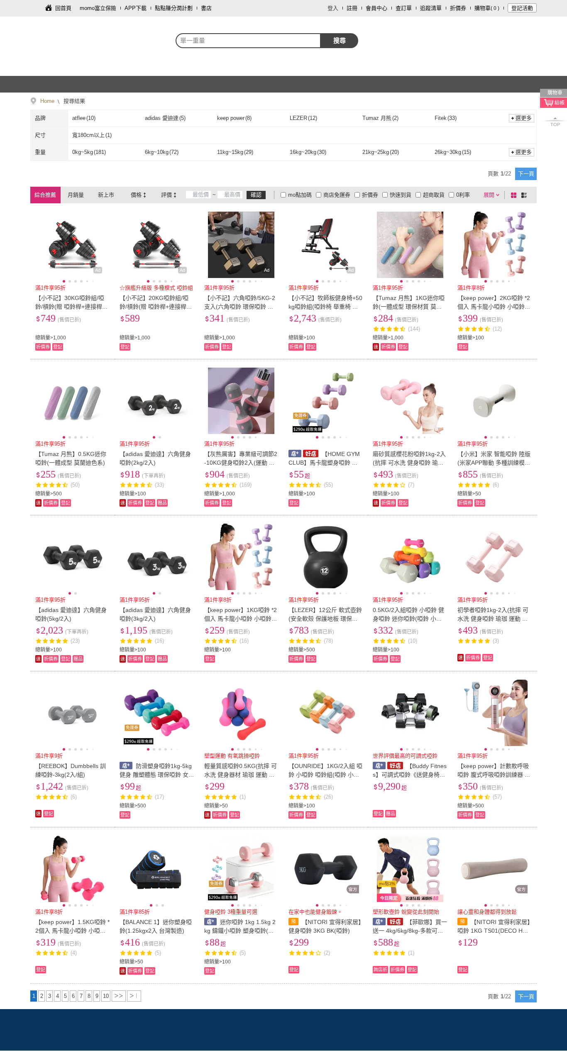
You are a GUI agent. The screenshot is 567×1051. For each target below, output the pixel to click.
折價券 (458, 8)
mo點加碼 (300, 195)
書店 (206, 8)
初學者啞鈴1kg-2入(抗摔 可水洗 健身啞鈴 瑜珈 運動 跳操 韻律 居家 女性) (492, 619)
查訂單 (404, 8)
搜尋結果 (73, 101)
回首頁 (63, 8)
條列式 (525, 195)
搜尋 (339, 40)
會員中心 (376, 8)
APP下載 (136, 8)
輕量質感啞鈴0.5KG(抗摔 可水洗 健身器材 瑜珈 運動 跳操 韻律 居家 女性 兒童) (240, 775)
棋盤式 (515, 195)
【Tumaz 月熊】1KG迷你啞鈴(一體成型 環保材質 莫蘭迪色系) (409, 307)
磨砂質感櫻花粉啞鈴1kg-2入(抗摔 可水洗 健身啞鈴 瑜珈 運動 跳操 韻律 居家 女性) (409, 463)
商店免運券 (336, 195)
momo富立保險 (98, 8)
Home (47, 101)
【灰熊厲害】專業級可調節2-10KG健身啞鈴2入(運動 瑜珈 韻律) (240, 463)
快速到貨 (400, 195)
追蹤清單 (431, 8)
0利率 (463, 195)
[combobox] (248, 40)
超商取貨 (434, 195)
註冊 (352, 8)
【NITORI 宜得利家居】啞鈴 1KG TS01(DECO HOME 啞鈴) (493, 931)
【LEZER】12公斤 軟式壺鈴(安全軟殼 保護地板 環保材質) (325, 619)
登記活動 (522, 8)
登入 (332, 8)
